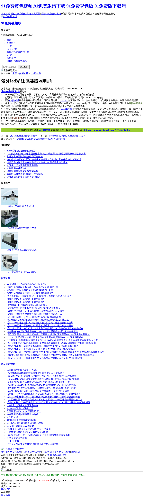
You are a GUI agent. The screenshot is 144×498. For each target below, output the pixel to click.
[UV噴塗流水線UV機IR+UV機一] (9, 226)
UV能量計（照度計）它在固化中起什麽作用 (29, 429)
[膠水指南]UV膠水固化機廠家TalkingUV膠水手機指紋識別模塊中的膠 (41, 388)
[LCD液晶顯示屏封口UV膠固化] (9, 270)
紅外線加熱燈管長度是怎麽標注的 (23, 177)
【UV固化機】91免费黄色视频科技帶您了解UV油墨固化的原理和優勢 (41, 376)
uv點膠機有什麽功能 (17, 168)
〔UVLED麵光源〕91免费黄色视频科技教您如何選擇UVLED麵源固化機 (43, 379)
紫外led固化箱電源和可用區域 (21, 420)
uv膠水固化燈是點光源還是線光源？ (67, 136)
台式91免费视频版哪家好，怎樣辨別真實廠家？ (30, 293)
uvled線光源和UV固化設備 (20, 408)
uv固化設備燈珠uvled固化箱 (20, 426)
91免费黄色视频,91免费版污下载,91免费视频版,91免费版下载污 (63, 5)
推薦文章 (5, 278)
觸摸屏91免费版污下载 (18, 52)
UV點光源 (14, 100)
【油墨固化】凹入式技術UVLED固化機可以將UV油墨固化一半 (38, 382)
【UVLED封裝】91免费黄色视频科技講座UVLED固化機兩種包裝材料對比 (44, 346)
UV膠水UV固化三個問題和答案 (22, 405)
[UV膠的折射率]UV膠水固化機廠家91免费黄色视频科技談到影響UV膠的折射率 (46, 153)
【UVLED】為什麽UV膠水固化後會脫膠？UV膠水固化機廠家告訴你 (41, 349)
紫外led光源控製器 (10, 91)
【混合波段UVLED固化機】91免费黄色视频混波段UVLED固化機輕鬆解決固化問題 (48, 402)
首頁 (9, 40)
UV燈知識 (36, 73)
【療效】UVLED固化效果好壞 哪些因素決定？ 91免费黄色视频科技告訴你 (44, 393)
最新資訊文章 (8, 364)
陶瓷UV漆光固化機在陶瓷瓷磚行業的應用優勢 (30, 290)
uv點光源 (33, 139)
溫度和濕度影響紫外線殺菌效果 (22, 171)
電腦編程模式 (44, 139)
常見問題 (35, 13)
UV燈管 (46, 452)
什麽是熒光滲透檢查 (17, 438)
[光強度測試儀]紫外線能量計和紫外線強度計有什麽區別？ (35, 373)
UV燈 (9, 55)
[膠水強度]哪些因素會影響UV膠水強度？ (27, 305)
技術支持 (11, 58)
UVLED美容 (13, 441)
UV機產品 (27, 452)
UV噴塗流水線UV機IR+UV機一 (22, 228)
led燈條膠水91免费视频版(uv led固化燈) (26, 284)
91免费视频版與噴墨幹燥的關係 (22, 414)
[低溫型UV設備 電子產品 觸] (9, 204)
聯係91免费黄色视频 (51, 13)
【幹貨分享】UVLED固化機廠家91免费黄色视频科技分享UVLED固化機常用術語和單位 (50, 355)
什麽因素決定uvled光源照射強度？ (24, 411)
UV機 (9, 46)
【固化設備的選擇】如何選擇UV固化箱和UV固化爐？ (34, 308)
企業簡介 (11, 43)
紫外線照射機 (58, 139)
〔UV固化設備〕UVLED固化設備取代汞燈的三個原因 (34, 316)
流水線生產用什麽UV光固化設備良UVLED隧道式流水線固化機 (38, 435)
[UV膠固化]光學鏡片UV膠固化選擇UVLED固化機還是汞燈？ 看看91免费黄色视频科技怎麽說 (53, 340)
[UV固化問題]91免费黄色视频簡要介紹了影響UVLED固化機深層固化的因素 (44, 399)
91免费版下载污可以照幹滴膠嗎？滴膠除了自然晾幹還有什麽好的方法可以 (44, 159)
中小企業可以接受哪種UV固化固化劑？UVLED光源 (32, 444)
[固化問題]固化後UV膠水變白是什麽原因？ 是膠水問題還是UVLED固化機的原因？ (48, 334)
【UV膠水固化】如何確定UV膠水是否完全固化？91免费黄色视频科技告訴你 (45, 328)
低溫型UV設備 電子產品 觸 (20, 206)
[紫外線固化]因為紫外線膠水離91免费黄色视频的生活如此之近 (38, 319)
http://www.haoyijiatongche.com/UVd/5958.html (107, 130)
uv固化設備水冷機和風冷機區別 (22, 165)
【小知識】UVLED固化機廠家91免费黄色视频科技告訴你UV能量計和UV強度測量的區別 (51, 343)
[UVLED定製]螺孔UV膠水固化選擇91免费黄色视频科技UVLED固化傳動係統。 (46, 337)
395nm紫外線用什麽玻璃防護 (21, 150)
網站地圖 (75, 452)
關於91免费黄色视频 (21, 13)
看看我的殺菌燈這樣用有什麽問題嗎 (25, 174)
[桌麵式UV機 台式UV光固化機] (9, 248)
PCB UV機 (12, 49)
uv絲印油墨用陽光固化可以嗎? (22, 370)
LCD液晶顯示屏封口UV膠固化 (22, 272)
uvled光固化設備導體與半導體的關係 (25, 423)
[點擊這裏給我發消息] (2, 480)
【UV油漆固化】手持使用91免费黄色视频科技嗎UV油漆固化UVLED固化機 (44, 358)
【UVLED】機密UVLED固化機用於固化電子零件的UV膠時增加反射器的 (43, 396)
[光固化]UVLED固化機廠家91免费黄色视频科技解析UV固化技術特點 (41, 385)
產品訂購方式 (8, 489)
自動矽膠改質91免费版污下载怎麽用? (25, 299)
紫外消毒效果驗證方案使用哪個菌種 (25, 156)
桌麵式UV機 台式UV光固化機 (22, 250)
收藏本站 (5, 13)
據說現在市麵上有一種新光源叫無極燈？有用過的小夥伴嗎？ (37, 162)
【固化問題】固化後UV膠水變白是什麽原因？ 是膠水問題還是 (38, 391)
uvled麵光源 (66, 109)
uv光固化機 (12, 417)
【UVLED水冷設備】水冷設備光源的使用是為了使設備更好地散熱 (40, 322)
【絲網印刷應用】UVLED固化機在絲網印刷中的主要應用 (35, 311)
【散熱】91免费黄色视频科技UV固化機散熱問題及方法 (34, 314)
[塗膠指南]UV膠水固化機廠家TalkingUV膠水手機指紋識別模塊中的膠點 (42, 331)
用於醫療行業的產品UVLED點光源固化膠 (27, 432)
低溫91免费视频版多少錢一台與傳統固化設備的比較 (32, 287)
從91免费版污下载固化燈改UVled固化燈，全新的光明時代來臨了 (39, 296)
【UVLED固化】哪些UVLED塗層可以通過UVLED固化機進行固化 (40, 325)
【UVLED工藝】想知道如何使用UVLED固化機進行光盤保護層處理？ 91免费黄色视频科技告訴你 (55, 352)
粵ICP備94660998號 (57, 455)
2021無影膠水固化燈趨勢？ (23, 136)
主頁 (14, 73)
